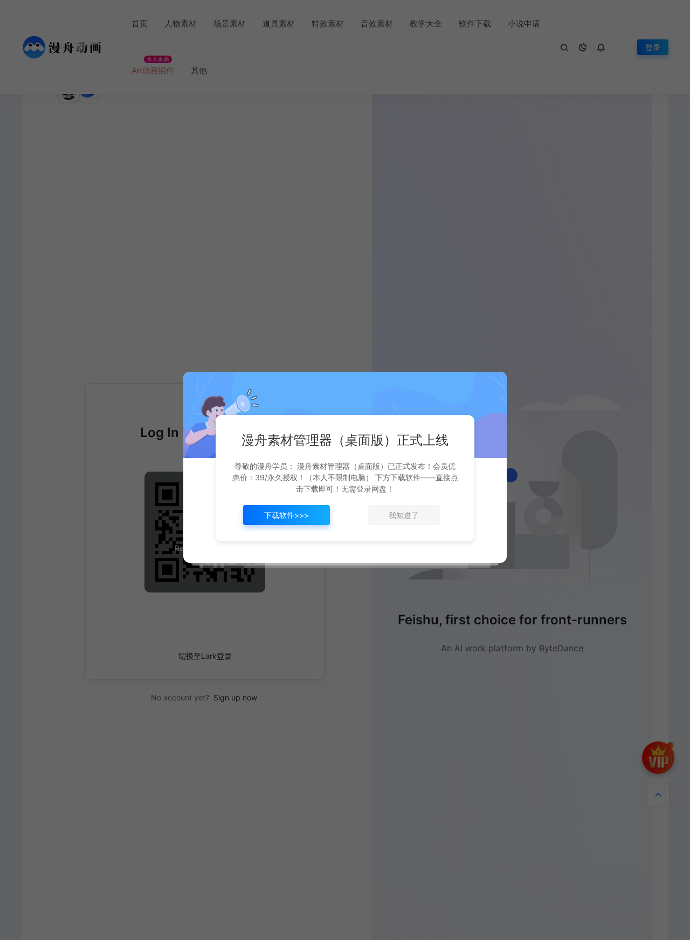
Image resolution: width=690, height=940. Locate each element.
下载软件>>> (286, 515)
